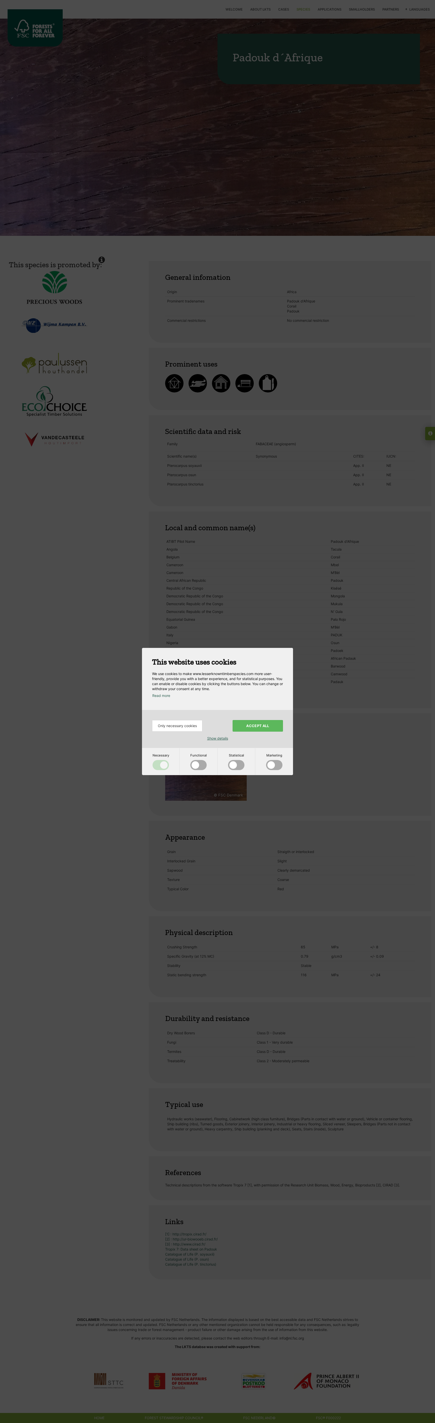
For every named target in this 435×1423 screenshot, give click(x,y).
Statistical (236, 755)
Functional (198, 755)
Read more (161, 695)
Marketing (274, 755)
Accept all (257, 726)
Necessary (161, 755)
